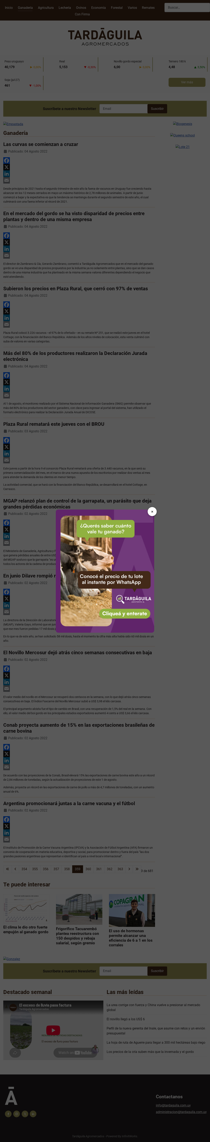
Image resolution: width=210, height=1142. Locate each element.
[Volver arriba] (203, 1134)
